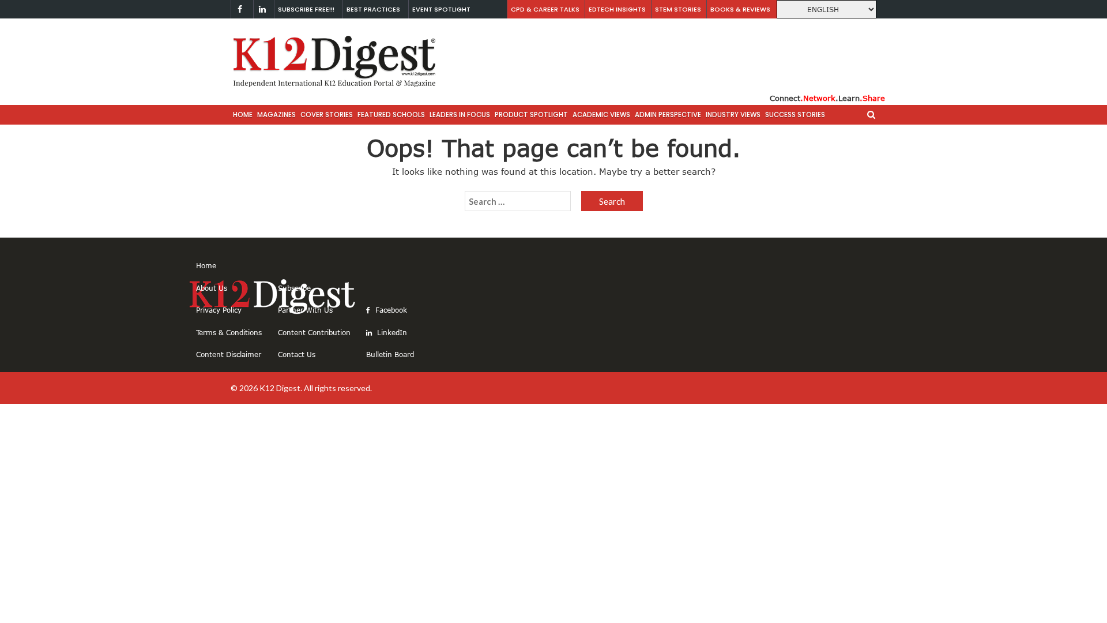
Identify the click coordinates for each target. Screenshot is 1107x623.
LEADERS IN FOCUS (460, 114)
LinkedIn (391, 332)
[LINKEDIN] (262, 9)
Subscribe (294, 288)
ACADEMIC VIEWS (601, 114)
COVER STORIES (326, 114)
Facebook (390, 310)
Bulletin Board (390, 354)
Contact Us (296, 354)
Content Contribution (314, 332)
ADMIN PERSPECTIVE (668, 114)
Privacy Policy (219, 310)
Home (243, 114)
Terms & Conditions (229, 332)
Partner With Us (305, 310)
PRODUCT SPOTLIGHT (531, 114)
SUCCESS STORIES (795, 114)
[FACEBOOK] (240, 9)
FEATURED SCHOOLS (391, 114)
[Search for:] (518, 201)
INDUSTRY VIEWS (733, 114)
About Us (211, 288)
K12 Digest (279, 388)
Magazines (276, 114)
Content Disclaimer (228, 354)
